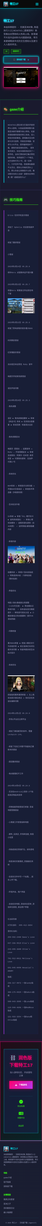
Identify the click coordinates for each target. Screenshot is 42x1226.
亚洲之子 (7, 1204)
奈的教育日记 (9, 1208)
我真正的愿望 (9, 1200)
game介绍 (8, 1178)
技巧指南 (7, 1182)
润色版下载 (8, 1186)
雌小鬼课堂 (8, 1213)
